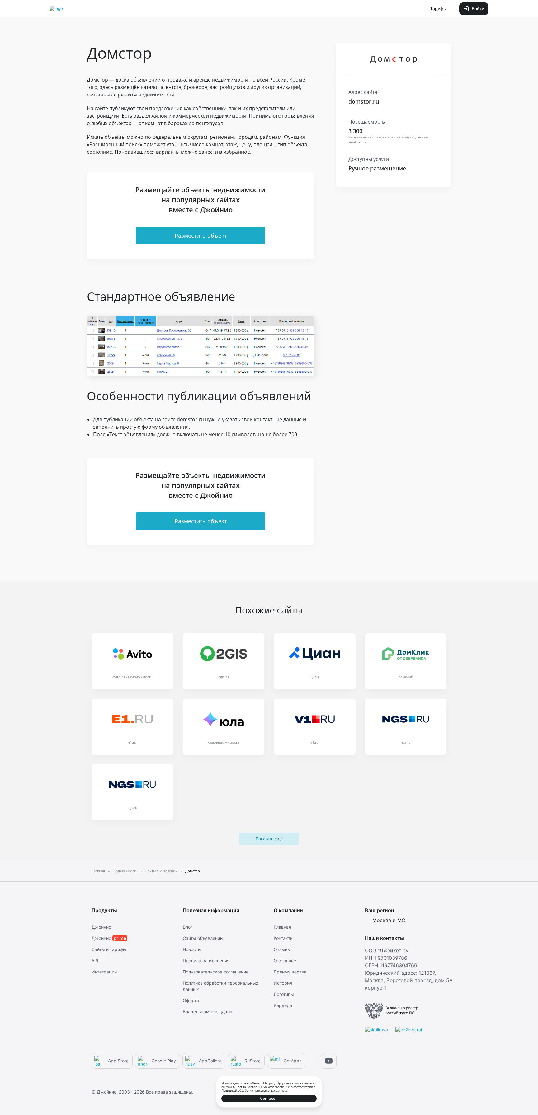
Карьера (283, 1005)
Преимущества (290, 971)
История (283, 983)
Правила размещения (206, 960)
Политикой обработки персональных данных (253, 1090)
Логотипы (284, 994)
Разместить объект (201, 235)
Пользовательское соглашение (215, 971)
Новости (192, 949)
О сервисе (285, 960)
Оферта (191, 1000)
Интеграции (104, 971)
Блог (187, 927)
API (95, 960)
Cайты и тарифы (109, 949)
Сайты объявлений (203, 938)
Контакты (284, 938)
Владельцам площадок (207, 1011)
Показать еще (269, 839)
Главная (282, 927)
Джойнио (101, 927)
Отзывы (282, 949)
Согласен (269, 1098)
